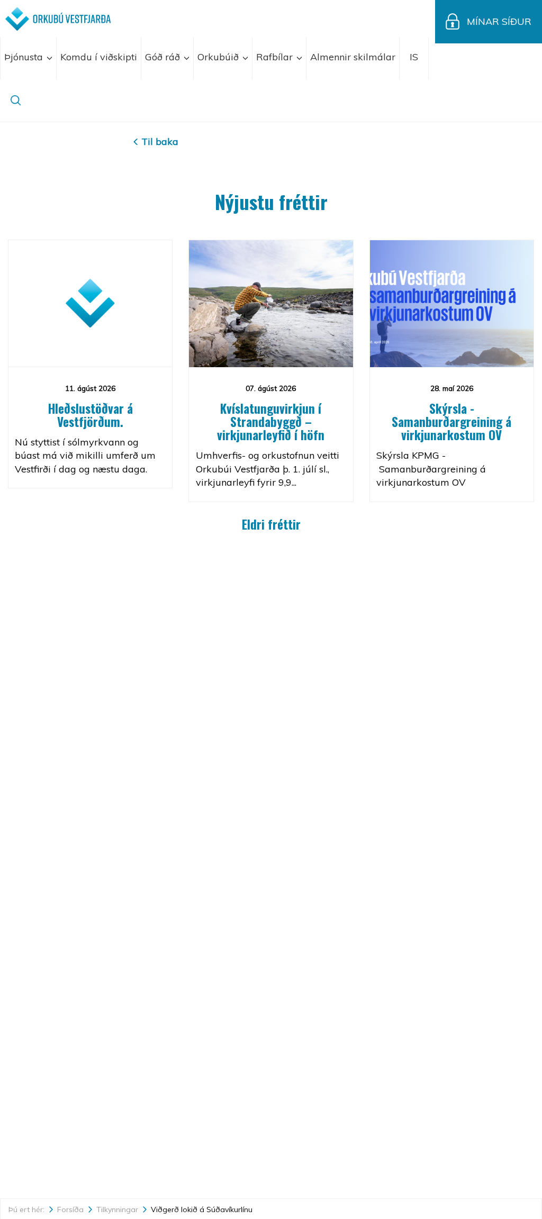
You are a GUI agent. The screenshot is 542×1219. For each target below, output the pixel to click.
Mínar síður (499, 21)
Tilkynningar (117, 1209)
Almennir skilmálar (352, 57)
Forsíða (70, 1209)
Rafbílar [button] (275, 57)
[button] (414, 58)
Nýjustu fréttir (271, 201)
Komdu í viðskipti (98, 57)
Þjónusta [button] (25, 57)
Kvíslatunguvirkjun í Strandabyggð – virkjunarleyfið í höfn (270, 421)
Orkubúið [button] (219, 57)
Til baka (159, 141)
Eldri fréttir (271, 524)
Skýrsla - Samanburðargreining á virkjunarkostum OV (451, 421)
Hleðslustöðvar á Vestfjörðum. (90, 415)
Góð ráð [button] (164, 57)
